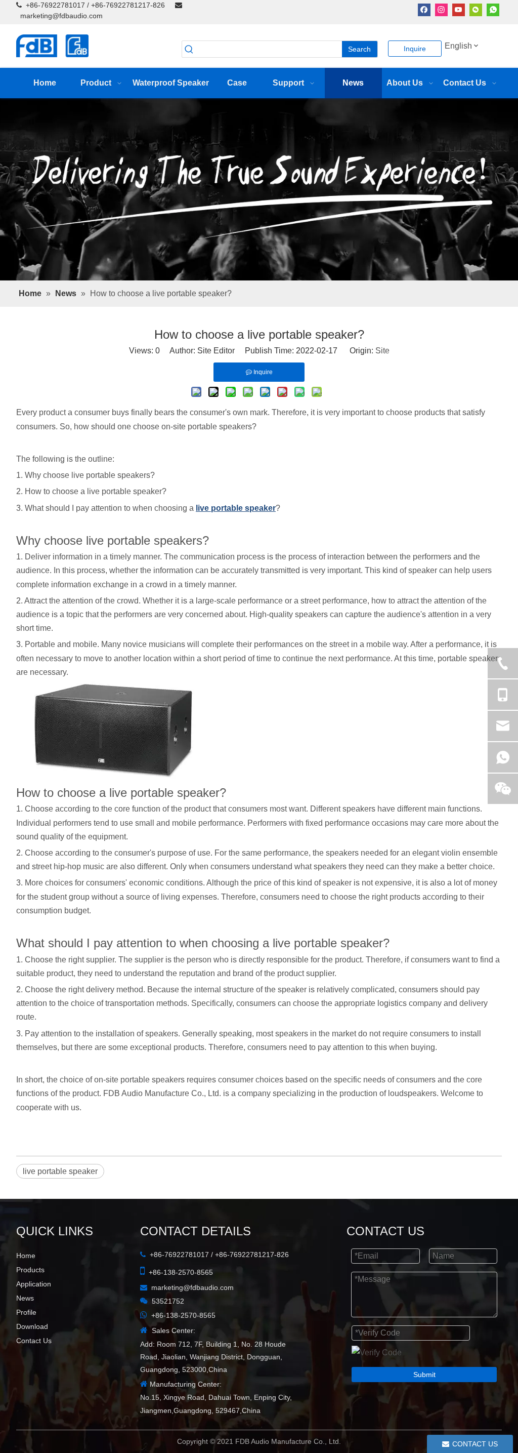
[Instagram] (441, 9)
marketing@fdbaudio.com (61, 16)
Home (25, 1256)
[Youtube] (458, 9)
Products (30, 1270)
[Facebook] (424, 9)
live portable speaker (60, 1171)
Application (33, 1284)
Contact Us (34, 1341)
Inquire (415, 49)
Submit (424, 1374)
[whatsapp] (493, 9)
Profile (26, 1312)
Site (382, 350)
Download (32, 1326)
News (25, 1298)
